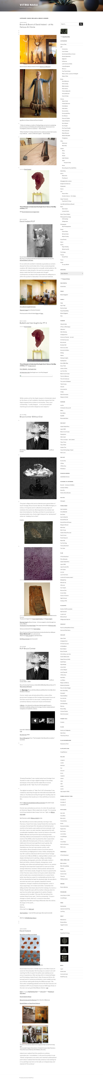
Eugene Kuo (63, 828)
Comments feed (64, 974)
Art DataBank (63, 646)
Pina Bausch (65, 178)
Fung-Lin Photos (66, 278)
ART (61, 47)
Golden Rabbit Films (64, 426)
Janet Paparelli (63, 672)
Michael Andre (65, 234)
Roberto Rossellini (66, 135)
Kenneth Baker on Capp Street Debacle (30, 1003)
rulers (61, 781)
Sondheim (25, 913)
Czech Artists (65, 51)
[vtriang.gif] (64, 952)
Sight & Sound (63, 598)
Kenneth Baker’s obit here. (26, 260)
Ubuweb (62, 386)
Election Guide (63, 308)
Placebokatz (63, 701)
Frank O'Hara (65, 231)
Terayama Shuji (67, 162)
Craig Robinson (63, 752)
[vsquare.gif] (64, 961)
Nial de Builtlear (63, 695)
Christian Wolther (64, 487)
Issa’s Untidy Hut (64, 517)
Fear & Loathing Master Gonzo (67, 627)
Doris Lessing (65, 83)
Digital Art (64, 58)
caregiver (62, 760)
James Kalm (63, 667)
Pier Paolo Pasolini (66, 128)
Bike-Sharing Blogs (64, 866)
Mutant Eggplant (64, 294)
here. (42, 313)
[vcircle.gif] (64, 943)
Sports (61, 244)
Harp (21, 991)
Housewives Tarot (64, 743)
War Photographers (66, 226)
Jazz (61, 191)
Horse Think (63, 365)
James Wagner (63, 669)
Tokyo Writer (63, 444)
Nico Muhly (62, 413)
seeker (61, 786)
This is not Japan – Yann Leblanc (67, 439)
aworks (62, 405)
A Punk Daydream (64, 556)
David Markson (65, 81)
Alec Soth (62, 813)
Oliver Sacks (65, 88)
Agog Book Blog (66, 36)
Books (61, 79)
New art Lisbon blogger (65, 688)
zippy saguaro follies (64, 791)
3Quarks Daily (63, 324)
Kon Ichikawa (65, 123)
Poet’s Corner (63, 535)
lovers (61, 773)
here (37, 313)
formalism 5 (63, 802)
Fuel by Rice (63, 871)
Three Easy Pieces (64, 735)
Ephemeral (64, 143)
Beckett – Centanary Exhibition (67, 485)
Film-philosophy (63, 559)
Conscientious (63, 820)
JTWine (62, 463)
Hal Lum (31, 909)
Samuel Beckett (65, 93)
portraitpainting (63, 703)
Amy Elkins (62, 815)
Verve (61, 839)
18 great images (24, 310)
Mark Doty (62, 527)
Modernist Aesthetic (64, 685)
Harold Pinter (65, 256)
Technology (63, 252)
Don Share (62, 514)
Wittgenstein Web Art (65, 619)
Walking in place (64, 879)
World (61, 262)
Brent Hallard (63, 648)
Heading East (63, 360)
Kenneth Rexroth (64, 519)
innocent (62, 770)
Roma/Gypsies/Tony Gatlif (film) (69, 168)
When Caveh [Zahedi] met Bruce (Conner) (34, 802)
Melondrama (63, 919)
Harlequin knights (64, 358)
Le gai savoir (63, 614)
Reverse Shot (63, 590)
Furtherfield (63, 286)
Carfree (62, 868)
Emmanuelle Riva (66, 113)
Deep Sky (62, 490)
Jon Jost (62, 572)
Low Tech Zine (63, 371)
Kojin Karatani (63, 611)
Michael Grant (63, 616)
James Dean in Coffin (65, 895)
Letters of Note (63, 368)
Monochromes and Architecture (28, 1000)
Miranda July (63, 582)
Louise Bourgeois (66, 66)
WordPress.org (63, 976)
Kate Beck (62, 677)
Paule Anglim (48, 619)
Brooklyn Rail (63, 345)
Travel (61, 259)
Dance (61, 173)
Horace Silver (65, 193)
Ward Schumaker (64, 394)
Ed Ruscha (64, 61)
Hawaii (63, 155)
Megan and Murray (64, 682)
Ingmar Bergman (66, 120)
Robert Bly (62, 540)
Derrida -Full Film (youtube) (66, 609)
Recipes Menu (63, 922)
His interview (23, 734)
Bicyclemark (63, 342)
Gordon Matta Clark (64, 656)
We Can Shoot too (64, 844)
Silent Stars (63, 733)
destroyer (62, 765)
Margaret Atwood (64, 524)
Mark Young (63, 530)
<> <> (26, 991)
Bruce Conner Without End (31, 417)
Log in (61, 968)
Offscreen (62, 585)
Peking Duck (63, 434)
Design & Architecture (65, 183)
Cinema (62, 99)
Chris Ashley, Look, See (65, 654)
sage (61, 783)
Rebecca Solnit (35, 818)
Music (61, 206)
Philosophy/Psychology (65, 216)
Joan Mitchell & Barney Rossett (67, 204)
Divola (61, 823)
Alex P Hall (62, 305)
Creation (62, 722)
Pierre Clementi (65, 130)
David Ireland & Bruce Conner (68, 54)
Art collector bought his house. (28, 306)
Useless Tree (63, 447)
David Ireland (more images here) (30, 211)
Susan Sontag (65, 96)
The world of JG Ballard (65, 381)
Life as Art (43, 991)
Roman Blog (63, 708)
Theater (62, 254)
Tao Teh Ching (63, 543)
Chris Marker (65, 106)
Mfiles (61, 410)
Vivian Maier (63, 841)
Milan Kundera (65, 86)
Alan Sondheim (63, 509)
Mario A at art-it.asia (64, 373)
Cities (61, 141)
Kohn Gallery (37, 629)
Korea (63, 165)
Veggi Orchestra (64, 924)
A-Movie (22, 705)
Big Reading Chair (32, 991)
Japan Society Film (64, 566)
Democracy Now (64, 347)
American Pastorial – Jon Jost (67, 337)
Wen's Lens (63, 452)
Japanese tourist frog (65, 908)
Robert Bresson (65, 133)
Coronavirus (65, 49)
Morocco (64, 68)
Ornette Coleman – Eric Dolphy (69, 196)
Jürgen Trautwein (64, 199)
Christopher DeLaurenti (65, 407)
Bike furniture (63, 863)
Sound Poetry (63, 239)
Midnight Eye (63, 580)
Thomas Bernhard (64, 545)
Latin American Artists (67, 63)
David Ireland (27, 169)
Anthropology (65, 218)
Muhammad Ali (65, 249)
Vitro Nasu (29, 4)
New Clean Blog (64, 690)
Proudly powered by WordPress (26, 1077)
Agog (61, 303)
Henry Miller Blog (64, 363)
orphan (62, 778)
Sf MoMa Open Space (30, 918)
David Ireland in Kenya (25, 996)
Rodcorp (62, 706)
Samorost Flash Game (65, 630)
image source (31, 365)
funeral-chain (63, 873)
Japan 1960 (63, 429)
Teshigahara (65, 138)
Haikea (62, 355)
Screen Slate (63, 593)
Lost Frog (62, 911)
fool (61, 768)
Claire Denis (64, 108)
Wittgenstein (65, 221)
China (63, 153)
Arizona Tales (63, 44)
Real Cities (64, 145)
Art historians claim (25, 372)
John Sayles (63, 569)
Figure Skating (65, 246)
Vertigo (62, 391)
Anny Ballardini (63, 511)
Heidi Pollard (63, 661)
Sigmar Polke (65, 76)
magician (62, 775)
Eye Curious (63, 831)
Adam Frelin (63, 638)
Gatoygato (62, 501)
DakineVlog (63, 171)
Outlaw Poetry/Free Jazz (65, 532)
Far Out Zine (63, 460)
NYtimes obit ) (52, 625)
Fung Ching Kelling (64, 310)
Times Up (62, 876)
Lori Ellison (62, 680)
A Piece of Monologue (65, 326)
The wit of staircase (64, 378)
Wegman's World (64, 397)
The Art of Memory (64, 376)
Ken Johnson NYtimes (25, 686)
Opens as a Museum (45, 66)
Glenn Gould (64, 208)
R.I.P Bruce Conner (24, 639)
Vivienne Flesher (64, 711)
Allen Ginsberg (63, 332)
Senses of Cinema (64, 595)
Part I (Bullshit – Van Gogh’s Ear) (28, 369)
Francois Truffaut (66, 118)
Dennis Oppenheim (66, 56)
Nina (61, 315)
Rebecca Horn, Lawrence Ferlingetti (70, 73)
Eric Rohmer (65, 115)
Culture (62, 148)
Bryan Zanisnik (63, 651)
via (20, 120)
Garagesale (63, 186)
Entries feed (63, 971)
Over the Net (63, 698)
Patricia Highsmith (66, 91)
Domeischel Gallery (64, 350)
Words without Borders (65, 492)
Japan (63, 160)
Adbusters (62, 329)
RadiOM (62, 415)
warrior (62, 788)
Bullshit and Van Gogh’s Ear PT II (33, 323)
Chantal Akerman (66, 103)
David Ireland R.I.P (27, 221)
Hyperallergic (63, 664)
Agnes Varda (65, 101)
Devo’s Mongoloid (24, 738)
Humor (61, 188)
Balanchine (64, 175)
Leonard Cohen (65, 211)
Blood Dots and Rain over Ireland (28, 934)
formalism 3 (63, 799)
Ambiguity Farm (63, 334)
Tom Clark (62, 548)
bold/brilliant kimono (64, 476)
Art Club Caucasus (64, 339)
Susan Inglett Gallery (37, 619)
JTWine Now (63, 466)
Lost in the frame (64, 574)
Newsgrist (62, 693)
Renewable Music (64, 418)
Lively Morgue (63, 836)
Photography (63, 224)
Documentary (65, 111)
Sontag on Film (63, 600)
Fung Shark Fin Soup (66, 201)
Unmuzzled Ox (63, 389)
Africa (63, 150)
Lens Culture (63, 834)
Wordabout (62, 468)
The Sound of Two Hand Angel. (28, 625)
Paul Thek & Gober (66, 71)
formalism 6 (63, 804)
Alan (21, 913)
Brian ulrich (62, 818)
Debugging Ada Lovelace (66, 181)
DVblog (62, 352)
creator (62, 762)
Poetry (61, 229)
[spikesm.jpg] (63, 33)
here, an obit (29, 635)
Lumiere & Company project (66, 577)
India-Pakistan (65, 158)
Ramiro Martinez (64, 887)
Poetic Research (64, 537)
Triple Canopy (63, 384)
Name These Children (65, 214)
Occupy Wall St (65, 264)
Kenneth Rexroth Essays (65, 522)
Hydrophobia (63, 906)
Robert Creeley (65, 236)
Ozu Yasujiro (65, 125)
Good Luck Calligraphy (65, 730)
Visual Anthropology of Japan (66, 450)
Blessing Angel (24, 622)
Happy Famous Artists (65, 659)
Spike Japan (63, 436)
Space (61, 242)
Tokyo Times (63, 442)
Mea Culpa (25, 690)
